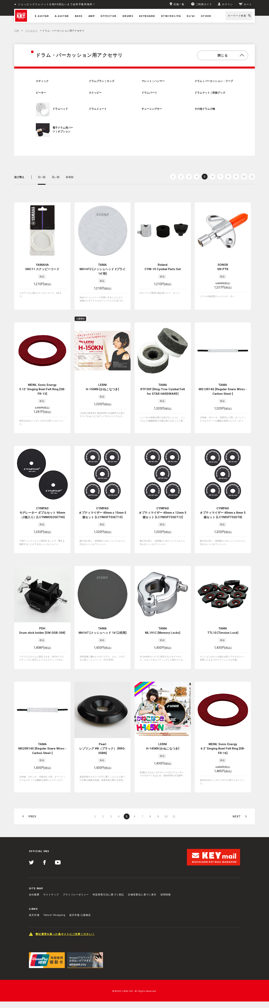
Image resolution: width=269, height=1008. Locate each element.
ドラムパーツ (149, 92)
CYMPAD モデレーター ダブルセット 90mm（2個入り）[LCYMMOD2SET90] (42, 513)
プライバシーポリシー (76, 894)
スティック (42, 81)
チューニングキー (152, 108)
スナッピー (95, 92)
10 (244, 176)
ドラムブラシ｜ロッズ (101, 81)
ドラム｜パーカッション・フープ (214, 81)
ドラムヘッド (60, 108)
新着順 (69, 177)
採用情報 (165, 894)
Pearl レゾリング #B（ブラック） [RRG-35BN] (102, 748)
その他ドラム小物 (205, 108)
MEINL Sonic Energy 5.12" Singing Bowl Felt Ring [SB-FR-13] (42, 389)
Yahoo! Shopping (54, 915)
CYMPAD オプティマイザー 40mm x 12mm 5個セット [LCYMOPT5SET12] (162, 513)
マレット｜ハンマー (153, 81)
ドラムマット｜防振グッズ (210, 92)
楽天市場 (34, 915)
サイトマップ (51, 894)
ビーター (41, 92)
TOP (16, 30)
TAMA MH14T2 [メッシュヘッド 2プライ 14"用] (102, 269)
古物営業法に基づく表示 (142, 894)
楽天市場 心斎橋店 (80, 915)
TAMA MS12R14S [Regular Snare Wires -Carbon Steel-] (223, 389)
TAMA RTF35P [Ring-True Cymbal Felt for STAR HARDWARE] (162, 389)
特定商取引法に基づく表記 (108, 894)
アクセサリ (31, 30)
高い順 (55, 177)
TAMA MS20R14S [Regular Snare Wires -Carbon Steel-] (42, 748)
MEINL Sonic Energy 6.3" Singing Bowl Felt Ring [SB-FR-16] (223, 748)
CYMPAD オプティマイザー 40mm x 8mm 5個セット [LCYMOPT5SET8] (223, 513)
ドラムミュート (98, 108)
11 (251, 176)
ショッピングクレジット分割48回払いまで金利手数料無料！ (57, 4)
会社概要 (34, 894)
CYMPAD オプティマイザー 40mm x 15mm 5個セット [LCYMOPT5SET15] (102, 513)
